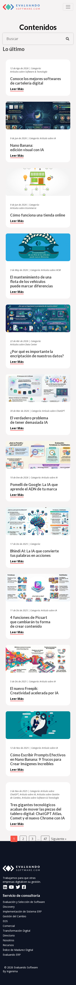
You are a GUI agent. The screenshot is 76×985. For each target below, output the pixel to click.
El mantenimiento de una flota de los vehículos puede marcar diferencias (31, 281)
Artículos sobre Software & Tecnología (28, 71)
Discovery (9, 906)
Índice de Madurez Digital (18, 950)
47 (45, 839)
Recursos (8, 945)
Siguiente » (58, 839)
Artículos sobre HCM (51, 270)
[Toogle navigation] (68, 7)
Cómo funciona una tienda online (37, 215)
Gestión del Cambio (14, 916)
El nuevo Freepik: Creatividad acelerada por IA (34, 690)
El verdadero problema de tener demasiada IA (29, 420)
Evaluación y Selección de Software (24, 902)
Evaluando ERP (12, 954)
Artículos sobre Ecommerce (23, 208)
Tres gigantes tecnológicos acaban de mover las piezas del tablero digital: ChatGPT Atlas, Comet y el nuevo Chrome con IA (37, 811)
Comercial (9, 926)
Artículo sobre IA (48, 138)
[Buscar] (67, 38)
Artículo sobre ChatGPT (53, 410)
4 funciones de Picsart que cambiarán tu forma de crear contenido (30, 621)
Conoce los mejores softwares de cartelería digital (35, 80)
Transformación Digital (16, 930)
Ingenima (12, 971)
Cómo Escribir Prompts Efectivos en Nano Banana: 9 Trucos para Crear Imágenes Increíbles (37, 759)
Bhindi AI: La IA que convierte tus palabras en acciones (34, 553)
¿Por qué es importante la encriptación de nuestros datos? (37, 353)
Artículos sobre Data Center (23, 344)
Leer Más (17, 89)
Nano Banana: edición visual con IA (27, 147)
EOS (5, 921)
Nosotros (8, 940)
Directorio (9, 935)
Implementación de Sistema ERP (22, 911)
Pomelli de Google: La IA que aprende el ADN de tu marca (34, 486)
